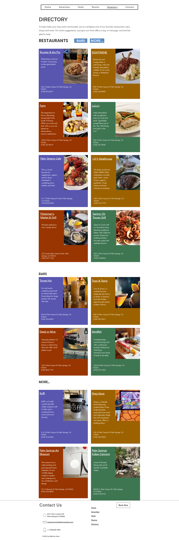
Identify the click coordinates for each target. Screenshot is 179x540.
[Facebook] (4, 525)
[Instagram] (4, 529)
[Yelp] (4, 534)
